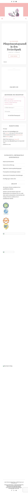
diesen (7, 133)
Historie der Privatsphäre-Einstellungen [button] (13, 175)
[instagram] (13, 1)
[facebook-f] (11, 1)
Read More (14, 56)
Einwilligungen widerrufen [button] (9, 178)
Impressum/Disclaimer (8, 161)
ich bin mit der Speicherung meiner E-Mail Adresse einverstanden (12, 102)
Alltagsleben (14, 41)
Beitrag (8, 136)
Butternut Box (19, 135)
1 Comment (17, 52)
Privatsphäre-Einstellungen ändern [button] (11, 172)
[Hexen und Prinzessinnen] (14, 9)
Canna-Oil (16, 139)
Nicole (5, 62)
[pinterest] (16, 1)
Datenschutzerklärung (8, 165)
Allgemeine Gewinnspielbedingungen (12, 168)
